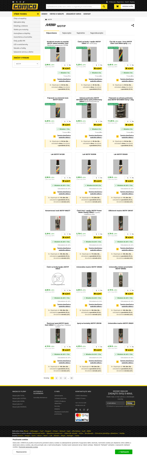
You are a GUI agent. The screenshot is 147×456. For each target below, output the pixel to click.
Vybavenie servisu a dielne (23, 52)
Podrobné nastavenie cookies (28, 447)
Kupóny (132, 2)
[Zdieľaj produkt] (133, 25)
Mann (45, 436)
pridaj (129, 403)
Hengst (27, 436)
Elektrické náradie (70, 433)
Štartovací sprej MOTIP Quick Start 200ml (58, 325)
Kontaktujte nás (83, 391)
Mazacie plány (19, 391)
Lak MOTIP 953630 (121, 154)
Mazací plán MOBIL (18, 401)
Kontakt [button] (87, 14)
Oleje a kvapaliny (20, 18)
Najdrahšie (81, 33)
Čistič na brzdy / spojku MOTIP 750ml (89, 42)
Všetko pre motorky (21, 29)
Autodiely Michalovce (40, 397)
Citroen (55, 431)
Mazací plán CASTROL (19, 398)
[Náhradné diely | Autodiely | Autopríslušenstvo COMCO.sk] (46, 19)
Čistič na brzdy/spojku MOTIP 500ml (58, 268)
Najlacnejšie (66, 33)
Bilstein (56, 436)
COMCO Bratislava (81, 396)
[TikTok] (24, 2)
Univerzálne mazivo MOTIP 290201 (121, 323)
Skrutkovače (89, 433)
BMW (89, 431)
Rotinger (70, 436)
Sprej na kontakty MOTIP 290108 (89, 323)
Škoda (26, 431)
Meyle (63, 436)
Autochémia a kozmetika (23, 37)
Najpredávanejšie (96, 33)
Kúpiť (67, 68)
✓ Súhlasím (123, 452)
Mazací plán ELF (17, 404)
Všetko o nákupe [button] (57, 14)
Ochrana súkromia (60, 398)
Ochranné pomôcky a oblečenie (106, 433)
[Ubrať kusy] (62, 65)
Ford (41, 431)
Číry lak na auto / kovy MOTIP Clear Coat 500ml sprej (121, 42)
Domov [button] (44, 14)
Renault (62, 431)
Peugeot (48, 431)
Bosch (39, 436)
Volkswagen (34, 431)
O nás (57, 391)
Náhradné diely (19, 22)
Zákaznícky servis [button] (73, 14)
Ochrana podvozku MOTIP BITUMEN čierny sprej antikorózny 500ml (89, 99)
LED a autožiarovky (21, 44)
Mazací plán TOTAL (18, 396)
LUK (50, 436)
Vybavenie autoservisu (54, 433)
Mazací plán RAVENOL (19, 407)
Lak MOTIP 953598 (89, 154)
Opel (68, 431)
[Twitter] (17, 2)
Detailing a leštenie (21, 26)
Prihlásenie (112, 2)
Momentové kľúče (38, 433)
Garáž (127, 2)
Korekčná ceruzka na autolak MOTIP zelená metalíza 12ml (58, 43)
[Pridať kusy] (67, 65)
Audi (83, 431)
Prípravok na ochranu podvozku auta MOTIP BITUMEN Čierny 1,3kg (121, 99)
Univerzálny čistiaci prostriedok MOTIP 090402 (121, 268)
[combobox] (76, 6)
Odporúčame (51, 33)
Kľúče (81, 433)
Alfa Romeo (76, 431)
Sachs (34, 436)
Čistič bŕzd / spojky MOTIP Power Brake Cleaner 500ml (89, 212)
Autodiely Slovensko (38, 392)
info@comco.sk (80, 405)
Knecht (20, 436)
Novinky (57, 406)
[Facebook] (13, 2)
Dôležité (57, 409)
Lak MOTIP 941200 (58, 154)
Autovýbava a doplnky (22, 33)
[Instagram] (20, 2)
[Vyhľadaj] (104, 6)
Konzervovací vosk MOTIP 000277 (57, 211)
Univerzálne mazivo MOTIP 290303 (89, 267)
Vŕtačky (122, 433)
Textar (77, 436)
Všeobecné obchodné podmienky (61, 413)
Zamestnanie (58, 396)
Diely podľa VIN (19, 41)
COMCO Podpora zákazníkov (60, 402)
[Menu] (38, 13)
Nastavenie (21, 452)
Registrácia (120, 2)
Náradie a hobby (20, 48)
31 (72, 378)
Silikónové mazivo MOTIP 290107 (120, 211)
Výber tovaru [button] (20, 14)
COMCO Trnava (80, 398)
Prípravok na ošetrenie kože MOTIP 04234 (57, 99)
